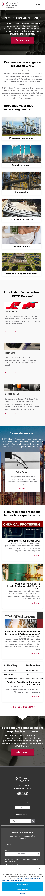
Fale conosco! (22, 40)
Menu (38, 5)
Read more (35, 555)
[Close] (39, 869)
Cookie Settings (22, 893)
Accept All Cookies (22, 884)
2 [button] (22, 498)
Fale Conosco (22, 752)
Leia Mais (22, 489)
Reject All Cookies (22, 889)
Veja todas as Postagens (22, 707)
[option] (22, 473)
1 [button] (19, 498)
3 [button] (26, 498)
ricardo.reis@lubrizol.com (22, 788)
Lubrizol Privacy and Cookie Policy (27, 878)
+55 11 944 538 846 (22, 786)
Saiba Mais (21, 128)
